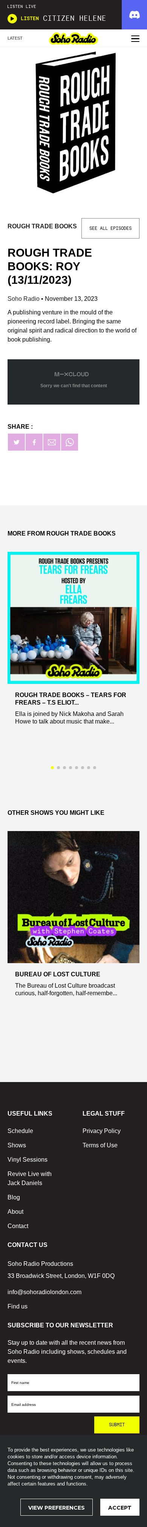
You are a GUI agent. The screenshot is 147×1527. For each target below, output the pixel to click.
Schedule (20, 1131)
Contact (18, 1226)
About (15, 1211)
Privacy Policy (102, 1131)
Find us (18, 1306)
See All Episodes (110, 228)
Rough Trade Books (42, 226)
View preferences (56, 1507)
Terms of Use (100, 1145)
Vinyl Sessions (27, 1159)
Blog (14, 1197)
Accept (120, 1507)
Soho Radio (24, 299)
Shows (17, 1145)
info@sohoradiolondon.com (44, 1292)
